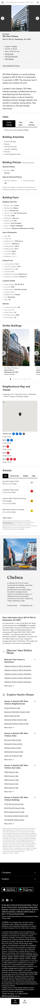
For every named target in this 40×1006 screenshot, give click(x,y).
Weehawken (22, 637)
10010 (33, 632)
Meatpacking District (25, 630)
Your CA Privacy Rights (16, 914)
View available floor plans (11, 66)
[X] (12, 899)
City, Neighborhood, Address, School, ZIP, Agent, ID (21, 2)
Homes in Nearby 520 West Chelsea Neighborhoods (16, 702)
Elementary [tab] (14, 476)
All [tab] (5, 476)
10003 (28, 632)
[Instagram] (4, 899)
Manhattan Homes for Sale (13, 744)
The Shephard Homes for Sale (14, 820)
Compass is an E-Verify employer (20, 909)
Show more (8, 686)
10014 (19, 632)
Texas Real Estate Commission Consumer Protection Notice (18, 979)
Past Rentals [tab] (31, 123)
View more (7, 518)
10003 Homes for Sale (11, 780)
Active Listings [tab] (9, 123)
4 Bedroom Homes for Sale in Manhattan (17, 678)
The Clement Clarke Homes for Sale (16, 816)
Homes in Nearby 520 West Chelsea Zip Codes (16, 766)
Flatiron (33, 628)
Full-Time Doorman (11, 56)
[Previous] (2, 18)
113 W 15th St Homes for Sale (13, 804)
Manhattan (32, 394)
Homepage (6, 394)
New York (28, 634)
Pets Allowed (9, 59)
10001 (24, 632)
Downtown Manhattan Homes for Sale (17, 712)
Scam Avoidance (23, 907)
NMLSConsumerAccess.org (11, 996)
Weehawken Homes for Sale (13, 752)
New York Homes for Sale (12, 740)
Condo (7, 46)
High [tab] (33, 476)
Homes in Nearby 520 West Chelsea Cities (16, 734)
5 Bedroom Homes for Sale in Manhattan (17, 682)
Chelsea (14, 46)
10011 (6, 396)
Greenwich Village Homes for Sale (15, 720)
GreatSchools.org (8, 522)
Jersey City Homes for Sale (13, 756)
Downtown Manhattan (22, 628)
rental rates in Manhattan (16, 641)
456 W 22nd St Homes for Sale (14, 808)
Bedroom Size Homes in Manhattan (14, 660)
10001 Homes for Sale (11, 776)
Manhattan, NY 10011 (23, 39)
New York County (21, 394)
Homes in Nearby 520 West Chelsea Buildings (16, 798)
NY (13, 394)
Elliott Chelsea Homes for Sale (14, 812)
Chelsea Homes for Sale (12, 708)
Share (25, 1002)
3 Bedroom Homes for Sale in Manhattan (17, 674)
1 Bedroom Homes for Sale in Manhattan (17, 666)
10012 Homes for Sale (11, 788)
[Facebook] (8, 899)
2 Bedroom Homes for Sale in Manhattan (17, 670)
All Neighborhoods (26, 605)
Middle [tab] (25, 476)
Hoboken (14, 637)
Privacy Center (12, 907)
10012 (7, 634)
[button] (2, 2)
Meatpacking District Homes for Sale (16, 724)
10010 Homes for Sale (11, 784)
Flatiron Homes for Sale (12, 716)
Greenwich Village (9, 630)
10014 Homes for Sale (11, 772)
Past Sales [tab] (21, 123)
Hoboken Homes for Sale (12, 748)
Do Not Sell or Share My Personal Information (17, 905)
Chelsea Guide (12, 605)
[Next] (37, 18)
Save (15, 1002)
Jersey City (33, 637)
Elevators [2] (9, 54)
